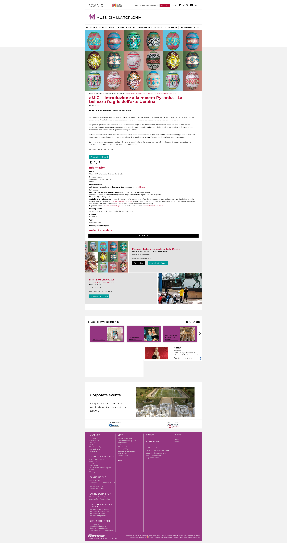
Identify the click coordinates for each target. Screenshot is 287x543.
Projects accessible (153, 458)
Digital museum (125, 27)
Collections (106, 27)
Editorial (92, 438)
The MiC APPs (97, 339)
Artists (91, 463)
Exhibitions (144, 27)
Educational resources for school (157, 451)
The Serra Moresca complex (99, 509)
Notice (176, 439)
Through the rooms (96, 472)
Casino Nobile (97, 477)
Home (91, 93)
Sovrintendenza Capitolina (113, 206)
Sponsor (177, 441)
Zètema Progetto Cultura (152, 206)
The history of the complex (99, 511)
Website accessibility (186, 537)
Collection (93, 461)
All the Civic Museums (148, 5)
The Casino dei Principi (97, 497)
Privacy (151, 537)
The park (92, 443)
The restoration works (97, 513)
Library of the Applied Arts (98, 528)
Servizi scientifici (99, 521)
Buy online (139, 263)
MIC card (141, 187)
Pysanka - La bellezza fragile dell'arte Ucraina (156, 249)
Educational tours (124, 447)
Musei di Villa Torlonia (119, 17)
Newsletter (93, 451)
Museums (91, 27)
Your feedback (123, 455)
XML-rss (197, 537)
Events (158, 27)
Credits (176, 537)
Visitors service (123, 443)
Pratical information (125, 438)
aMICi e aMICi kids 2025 (101, 279)
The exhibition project (97, 516)
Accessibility (122, 453)
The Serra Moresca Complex (100, 505)
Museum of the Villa (96, 488)
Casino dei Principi (100, 494)
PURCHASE (165, 5)
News (176, 437)
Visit (196, 27)
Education (170, 27)
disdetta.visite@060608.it (122, 201)
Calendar (186, 27)
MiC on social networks (134, 338)
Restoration (93, 465)
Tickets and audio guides (127, 441)
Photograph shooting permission (101, 530)
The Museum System (97, 447)
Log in (174, 5)
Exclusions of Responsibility (164, 537)
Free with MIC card (99, 157)
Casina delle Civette (101, 456)
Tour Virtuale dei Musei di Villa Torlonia (171, 337)
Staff (91, 445)
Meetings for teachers (154, 455)
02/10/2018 (187, 355)
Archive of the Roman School (99, 499)
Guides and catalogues (126, 451)
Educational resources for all (114, 93)
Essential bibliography (97, 526)
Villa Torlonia (94, 441)
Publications (94, 524)
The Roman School (96, 486)
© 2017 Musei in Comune (138, 537)
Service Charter (95, 449)
